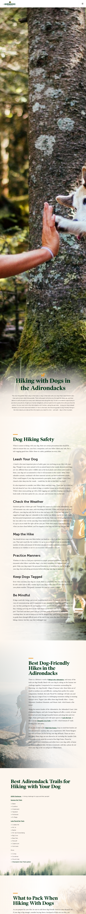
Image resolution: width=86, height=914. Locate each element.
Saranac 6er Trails (16, 800)
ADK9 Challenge (16, 796)
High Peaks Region (51, 728)
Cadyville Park (66, 718)
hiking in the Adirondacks (56, 680)
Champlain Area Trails (44, 721)
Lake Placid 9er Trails (17, 821)
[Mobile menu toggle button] (82, 3)
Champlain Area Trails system (21, 862)
